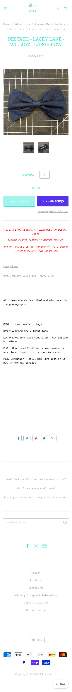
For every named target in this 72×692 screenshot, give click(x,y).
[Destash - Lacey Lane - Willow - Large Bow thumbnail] (28, 147)
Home (6, 24)
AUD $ (35, 640)
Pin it (35, 438)
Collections (22, 24)
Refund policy (36, 609)
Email (52, 438)
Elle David (47, 674)
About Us (36, 580)
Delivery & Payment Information (36, 595)
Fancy (44, 438)
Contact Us (36, 587)
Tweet (26, 438)
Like (19, 438)
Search (36, 572)
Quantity (28, 174)
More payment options (53, 211)
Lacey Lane (36, 55)
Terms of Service (36, 602)
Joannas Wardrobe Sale (50, 24)
